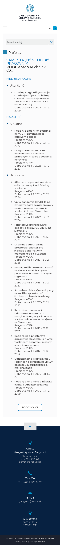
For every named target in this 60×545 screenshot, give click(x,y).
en (54, 28)
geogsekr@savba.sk (30, 501)
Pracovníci (30, 407)
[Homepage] (30, 9)
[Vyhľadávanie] (50, 28)
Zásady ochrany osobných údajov (30, 541)
